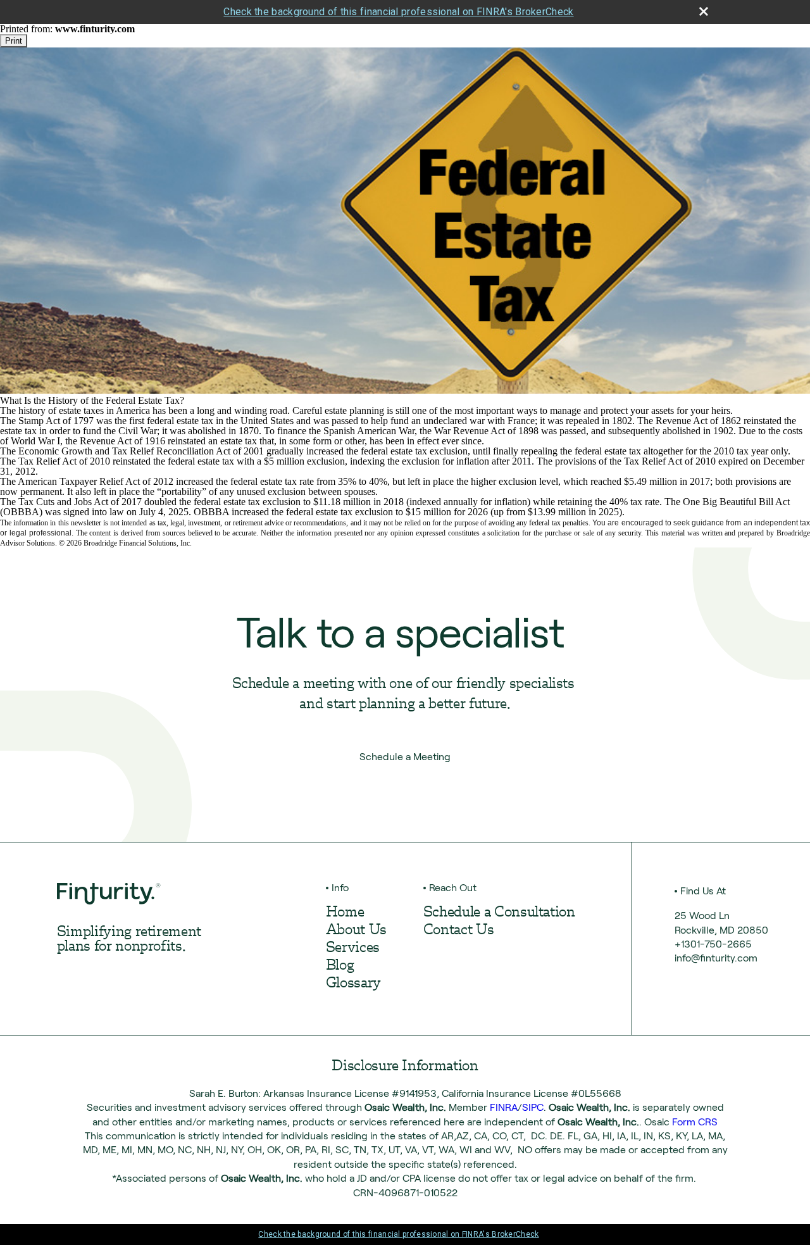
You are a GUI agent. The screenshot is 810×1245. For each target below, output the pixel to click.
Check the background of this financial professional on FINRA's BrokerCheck (398, 12)
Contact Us (458, 930)
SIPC (533, 1107)
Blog (340, 966)
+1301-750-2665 (713, 944)
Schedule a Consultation (499, 913)
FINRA (504, 1107)
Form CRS (695, 1122)
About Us (356, 930)
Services (353, 948)
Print (13, 41)
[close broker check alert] (704, 11)
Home (345, 913)
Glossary (353, 984)
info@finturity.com (716, 958)
